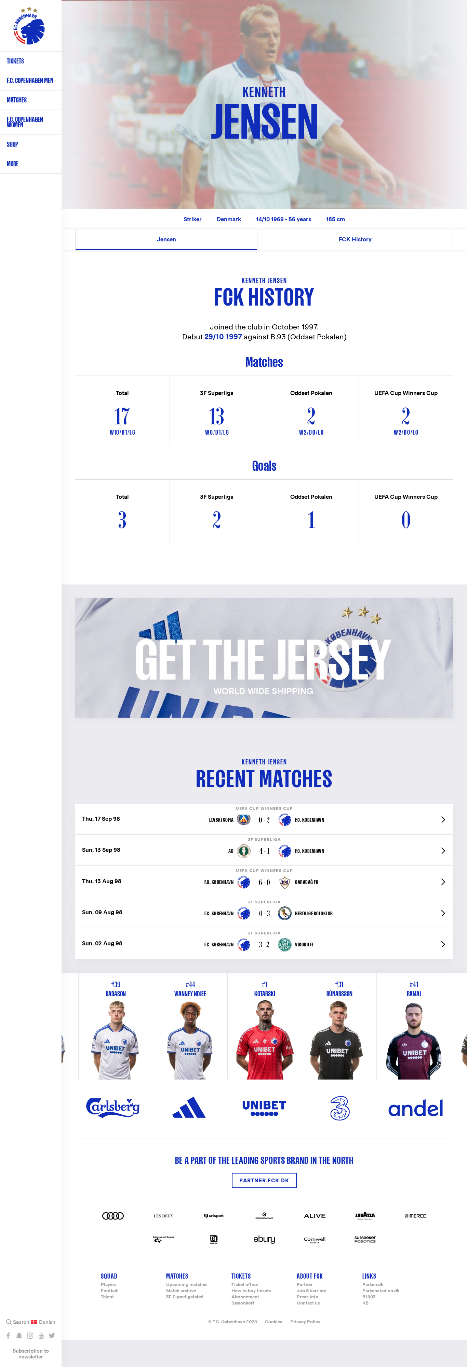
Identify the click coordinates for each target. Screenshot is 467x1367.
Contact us (308, 1303)
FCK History (355, 239)
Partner (304, 1285)
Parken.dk (372, 1285)
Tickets (15, 61)
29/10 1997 (223, 337)
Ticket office (244, 1285)
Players (109, 1285)
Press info (307, 1297)
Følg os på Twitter (51, 1335)
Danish (47, 1322)
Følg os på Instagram (30, 1335)
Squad (109, 1276)
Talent (107, 1297)
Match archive (181, 1291)
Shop (12, 144)
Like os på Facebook (8, 1335)
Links (369, 1276)
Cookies (273, 1321)
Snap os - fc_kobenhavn (19, 1335)
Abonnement (245, 1297)
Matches (17, 100)
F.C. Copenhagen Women (25, 122)
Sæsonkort (242, 1303)
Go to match (264, 807)
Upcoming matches (187, 1285)
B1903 (369, 1297)
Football (110, 1291)
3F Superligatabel (184, 1297)
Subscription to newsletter (31, 1353)
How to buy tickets (251, 1291)
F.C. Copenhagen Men (30, 80)
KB (365, 1303)
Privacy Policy (305, 1321)
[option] (265, 1026)
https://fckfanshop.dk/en (112, 601)
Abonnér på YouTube (40, 1335)
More (12, 164)
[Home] (29, 29)
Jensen (166, 239)
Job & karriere (311, 1291)
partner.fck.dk (264, 1180)
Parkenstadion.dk (380, 1291)
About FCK (310, 1276)
